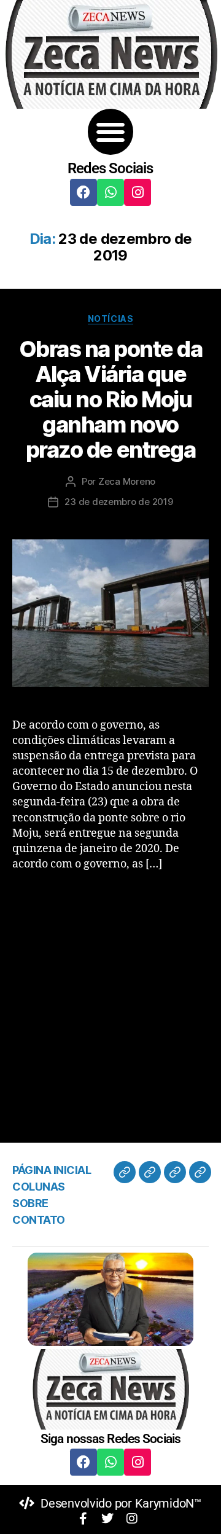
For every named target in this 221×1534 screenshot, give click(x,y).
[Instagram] (137, 192)
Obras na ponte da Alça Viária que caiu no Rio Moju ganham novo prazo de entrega (111, 399)
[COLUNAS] (150, 1172)
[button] (111, 132)
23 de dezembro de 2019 (118, 501)
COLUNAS (38, 1186)
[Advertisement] (110, 996)
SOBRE (30, 1203)
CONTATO (38, 1219)
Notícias (110, 318)
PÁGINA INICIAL (51, 1170)
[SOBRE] (175, 1172)
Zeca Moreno (126, 481)
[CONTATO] (200, 1172)
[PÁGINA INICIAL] (125, 1172)
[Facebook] (83, 192)
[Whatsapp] (110, 192)
